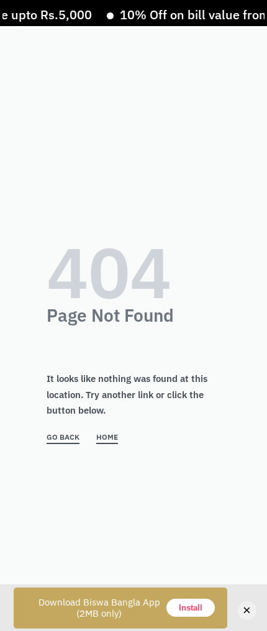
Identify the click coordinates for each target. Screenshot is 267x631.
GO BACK (63, 438)
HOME (107, 438)
